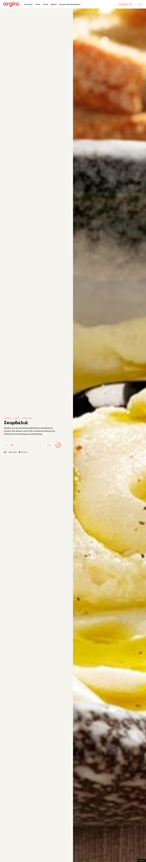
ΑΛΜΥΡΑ (16, 418)
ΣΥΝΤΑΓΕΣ (7, 418)
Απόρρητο (141, 860)
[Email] (36, 445)
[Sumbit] (130, 4)
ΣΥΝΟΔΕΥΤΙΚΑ (27, 418)
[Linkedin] (24, 445)
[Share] (6, 445)
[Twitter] (18, 445)
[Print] (12, 445)
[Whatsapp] (30, 445)
